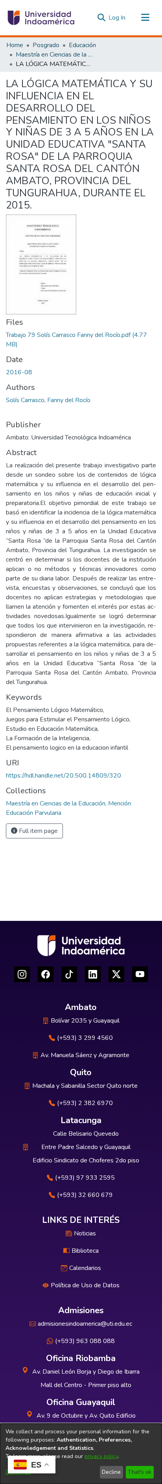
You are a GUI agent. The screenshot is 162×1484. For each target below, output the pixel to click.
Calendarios (85, 1268)
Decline (111, 1472)
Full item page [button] (37, 831)
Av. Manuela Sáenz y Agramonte (84, 1055)
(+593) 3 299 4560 (85, 1038)
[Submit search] (101, 17)
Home (14, 45)
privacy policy (101, 1456)
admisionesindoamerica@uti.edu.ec (85, 1323)
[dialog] (81, 1454)
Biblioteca (85, 1250)
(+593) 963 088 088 (85, 1341)
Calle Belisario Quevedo (86, 1133)
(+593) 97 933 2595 (85, 1177)
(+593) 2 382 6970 (85, 1103)
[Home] (40, 17)
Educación (82, 45)
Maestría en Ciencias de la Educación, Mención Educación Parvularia (55, 54)
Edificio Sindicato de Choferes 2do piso (86, 1160)
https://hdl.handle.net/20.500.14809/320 (63, 775)
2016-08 (19, 372)
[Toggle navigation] (145, 17)
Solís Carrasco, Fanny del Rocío (48, 400)
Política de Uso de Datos (85, 1285)
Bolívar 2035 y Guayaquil (85, 1020)
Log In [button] (117, 17)
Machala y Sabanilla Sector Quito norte (85, 1085)
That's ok (139, 1472)
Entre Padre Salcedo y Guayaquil (86, 1147)
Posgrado (46, 45)
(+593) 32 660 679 (85, 1195)
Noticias (85, 1233)
